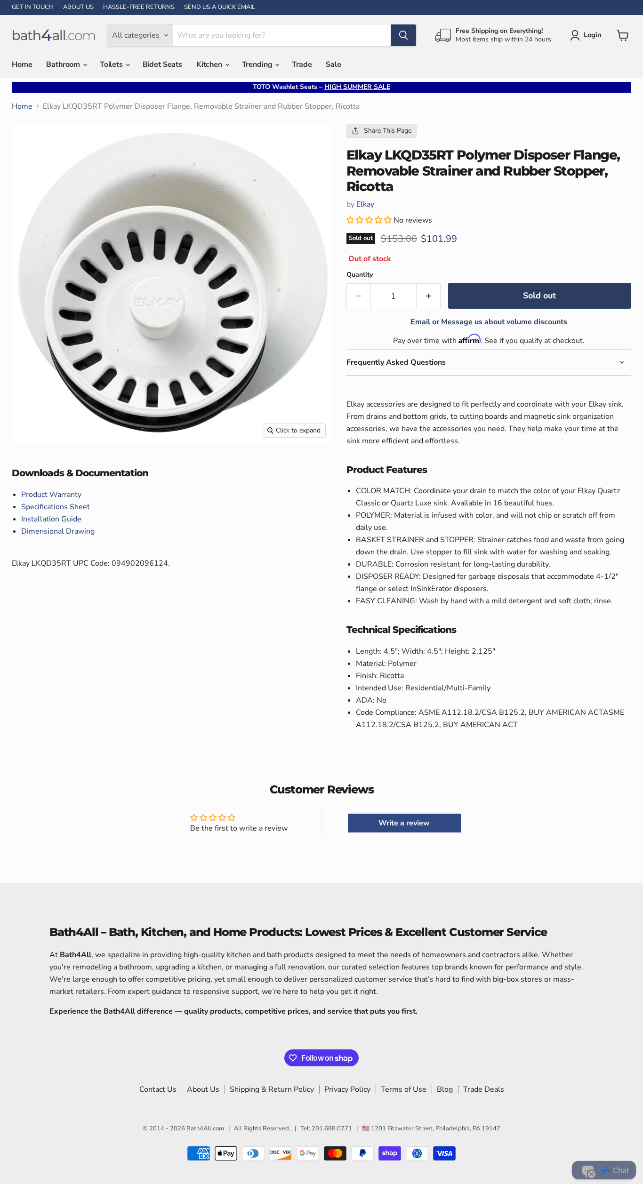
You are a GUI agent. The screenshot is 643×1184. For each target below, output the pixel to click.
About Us (203, 1089)
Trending (258, 64)
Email (420, 322)
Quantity (359, 275)
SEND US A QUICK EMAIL (219, 7)
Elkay (365, 204)
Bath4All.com (205, 1128)
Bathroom (64, 64)
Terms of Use (403, 1089)
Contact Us (158, 1089)
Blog (445, 1089)
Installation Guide (51, 519)
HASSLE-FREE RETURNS (139, 7)
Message (457, 322)
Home (22, 64)
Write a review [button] (404, 823)
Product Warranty (51, 494)
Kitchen (210, 64)
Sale (333, 64)
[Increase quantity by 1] (429, 296)
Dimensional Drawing (58, 531)
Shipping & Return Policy (272, 1089)
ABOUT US (78, 7)
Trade (302, 64)
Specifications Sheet (55, 507)
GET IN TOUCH (33, 7)
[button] (370, 220)
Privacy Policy (347, 1089)
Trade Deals (483, 1089)
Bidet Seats (162, 64)
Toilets (112, 64)
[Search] (403, 35)
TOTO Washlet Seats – (321, 86)
